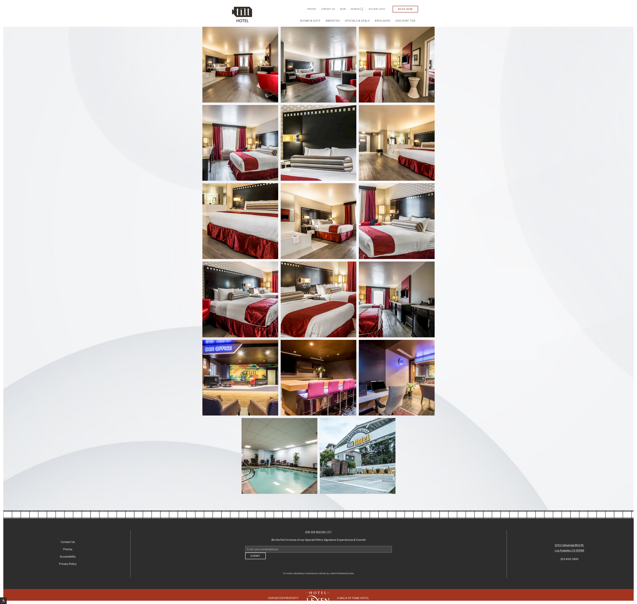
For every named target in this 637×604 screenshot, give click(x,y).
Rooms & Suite (310, 20)
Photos (311, 9)
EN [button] (344, 9)
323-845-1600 (376, 9)
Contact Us (328, 9)
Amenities (332, 20)
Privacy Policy (67, 565)
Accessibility (68, 557)
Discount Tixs (405, 20)
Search (355, 9)
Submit (255, 558)
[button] (240, 65)
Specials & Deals (357, 20)
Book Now (405, 9)
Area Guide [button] (382, 20)
